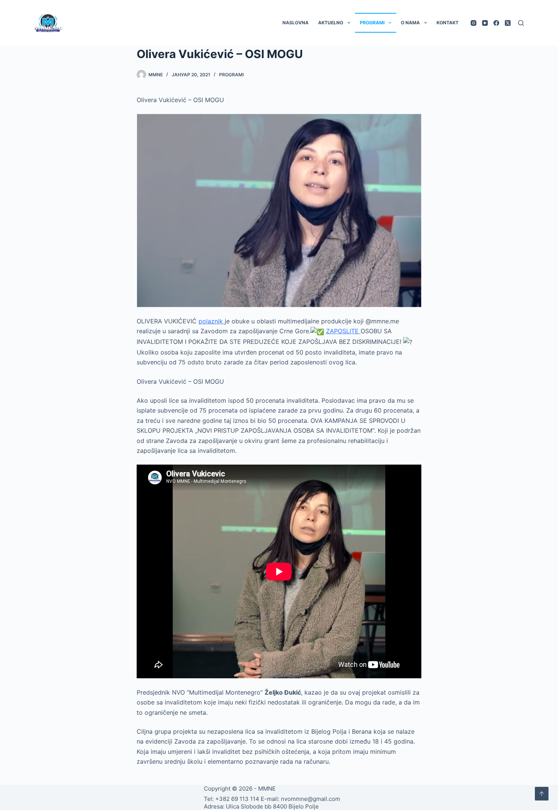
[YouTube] (485, 23)
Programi (372, 22)
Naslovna (295, 22)
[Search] (521, 23)
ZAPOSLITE (343, 331)
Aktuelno (330, 22)
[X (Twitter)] (508, 23)
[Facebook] (496, 23)
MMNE (267, 788)
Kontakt (448, 22)
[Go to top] (542, 794)
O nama (410, 22)
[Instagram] (473, 23)
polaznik (212, 321)
